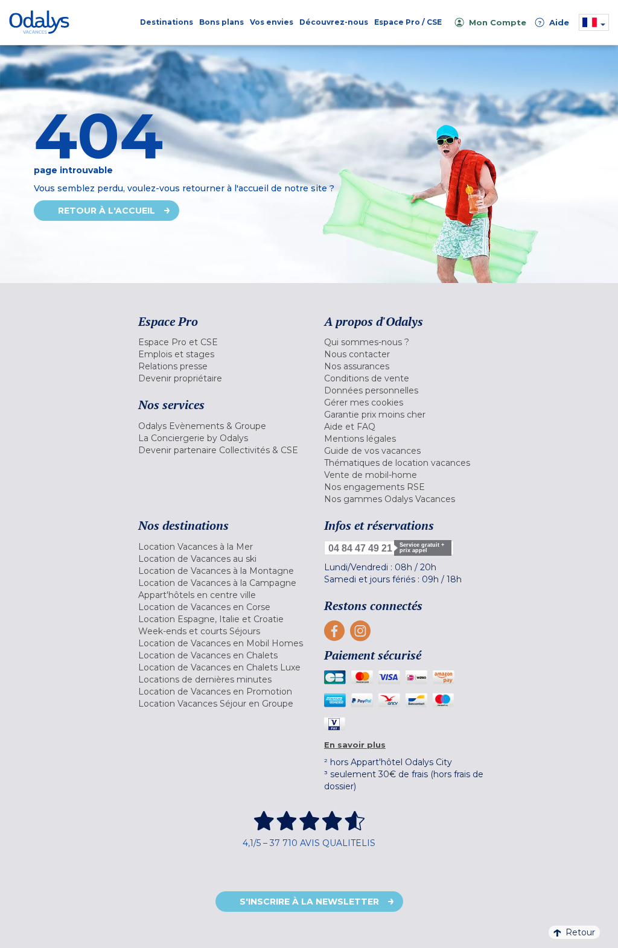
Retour (580, 932)
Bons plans (221, 22)
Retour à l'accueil (106, 210)
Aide (553, 22)
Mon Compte (497, 22)
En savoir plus (355, 744)
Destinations (166, 22)
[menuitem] (222, 342)
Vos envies (271, 22)
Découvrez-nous (333, 22)
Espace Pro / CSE (408, 22)
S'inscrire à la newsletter (309, 901)
